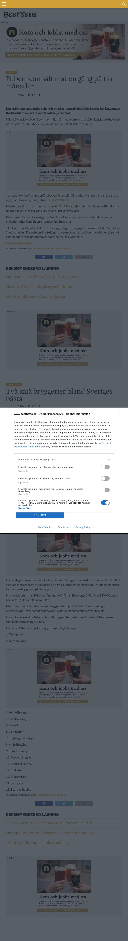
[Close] (121, 414)
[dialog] (64, 471)
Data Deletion (45, 527)
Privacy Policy (83, 527)
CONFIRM (40, 515)
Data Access (64, 527)
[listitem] (64, 459)
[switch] (105, 467)
